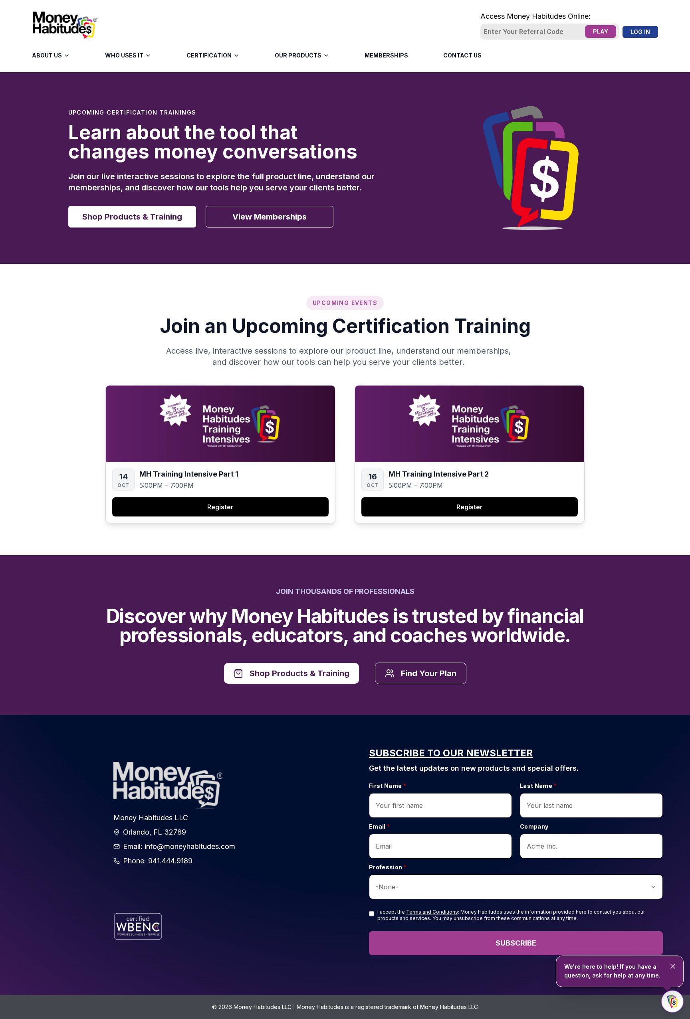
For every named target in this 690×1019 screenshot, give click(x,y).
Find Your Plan (428, 673)
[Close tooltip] (672, 966)
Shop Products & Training (132, 217)
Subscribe (516, 943)
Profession (387, 867)
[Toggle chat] (672, 1001)
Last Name (538, 785)
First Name (387, 785)
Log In (640, 31)
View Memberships (269, 217)
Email (379, 826)
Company (534, 826)
